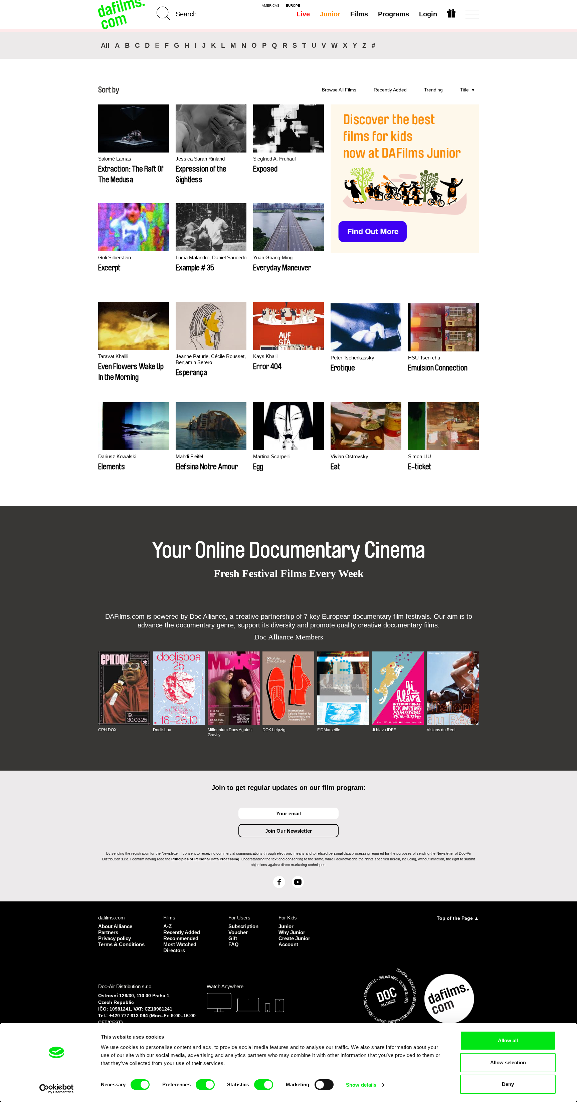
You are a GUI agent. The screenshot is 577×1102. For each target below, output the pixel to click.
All (105, 45)
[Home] (122, 14)
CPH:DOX (107, 730)
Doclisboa (162, 730)
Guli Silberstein (114, 257)
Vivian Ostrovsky (349, 456)
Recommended (180, 938)
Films (359, 14)
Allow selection (508, 1062)
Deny (508, 1084)
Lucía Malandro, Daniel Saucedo (211, 257)
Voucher (238, 932)
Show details (361, 1085)
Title (464, 89)
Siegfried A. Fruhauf (274, 159)
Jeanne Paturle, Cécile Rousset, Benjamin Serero (211, 359)
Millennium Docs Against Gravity (230, 732)
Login (428, 14)
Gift (232, 938)
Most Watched (179, 944)
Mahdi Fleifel (189, 456)
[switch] (205, 1084)
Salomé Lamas (114, 159)
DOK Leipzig (273, 730)
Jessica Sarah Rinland (200, 159)
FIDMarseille (328, 730)
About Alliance (115, 926)
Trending (433, 89)
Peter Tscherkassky (352, 357)
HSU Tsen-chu (424, 357)
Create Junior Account (294, 941)
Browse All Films (339, 89)
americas (270, 5)
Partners (108, 932)
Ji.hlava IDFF (384, 730)
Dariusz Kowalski (117, 456)
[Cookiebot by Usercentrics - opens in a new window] (56, 1089)
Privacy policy (114, 938)
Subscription (243, 926)
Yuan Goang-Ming (273, 257)
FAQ (233, 944)
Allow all (508, 1040)
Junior (330, 14)
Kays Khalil (265, 356)
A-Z (167, 926)
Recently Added (390, 89)
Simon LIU (419, 456)
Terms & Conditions (121, 944)
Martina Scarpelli (271, 456)
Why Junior (291, 932)
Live (303, 14)
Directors (174, 950)
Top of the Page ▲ (458, 918)
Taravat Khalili (113, 356)
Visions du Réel (441, 730)
